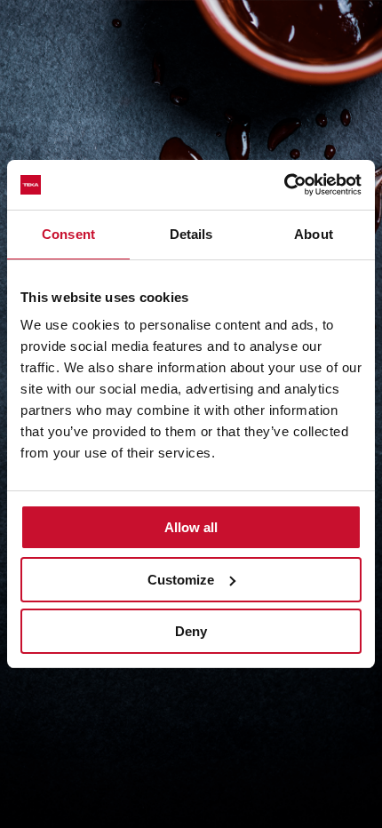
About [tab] (313, 234)
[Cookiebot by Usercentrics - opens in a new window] (284, 184)
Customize (180, 579)
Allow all (191, 527)
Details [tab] (191, 234)
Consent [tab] (68, 234)
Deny (191, 631)
